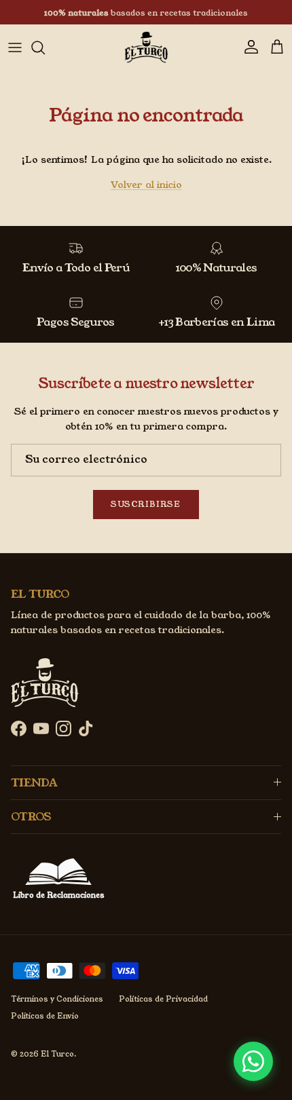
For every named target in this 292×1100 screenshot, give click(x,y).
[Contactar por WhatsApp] (253, 1061)
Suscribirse (146, 504)
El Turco (57, 1053)
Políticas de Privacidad (163, 998)
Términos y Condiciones (57, 998)
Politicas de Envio (45, 1015)
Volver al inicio (146, 184)
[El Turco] (146, 47)
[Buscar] (45, 47)
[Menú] (15, 47)
